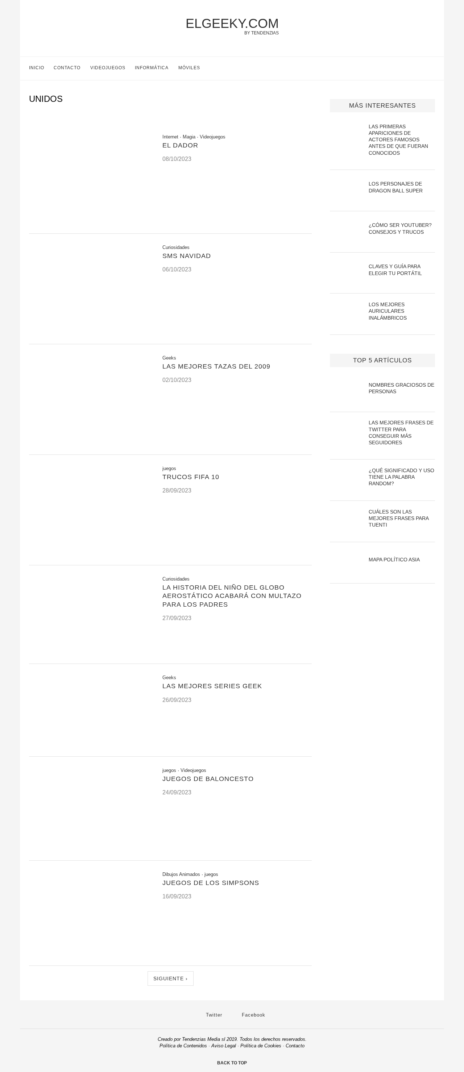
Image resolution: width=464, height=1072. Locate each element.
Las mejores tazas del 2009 (216, 366)
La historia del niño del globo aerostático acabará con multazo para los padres (232, 596)
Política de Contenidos (183, 1045)
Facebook (252, 1015)
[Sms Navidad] (90, 335)
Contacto (67, 67)
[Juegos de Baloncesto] (90, 851)
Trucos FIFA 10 (190, 477)
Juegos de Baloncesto (208, 778)
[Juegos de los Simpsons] (90, 956)
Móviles (189, 67)
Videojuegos (107, 67)
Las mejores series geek (212, 686)
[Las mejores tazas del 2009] (90, 445)
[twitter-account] (416, 68)
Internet (170, 137)
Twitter (213, 1015)
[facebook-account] (432, 68)
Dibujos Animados (181, 874)
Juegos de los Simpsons (210, 882)
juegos (169, 468)
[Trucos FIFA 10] (90, 556)
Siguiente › (170, 978)
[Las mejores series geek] (90, 747)
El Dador (180, 145)
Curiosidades (176, 247)
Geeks (169, 358)
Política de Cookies (260, 1045)
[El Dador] (90, 224)
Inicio (36, 67)
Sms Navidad (186, 255)
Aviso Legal (223, 1045)
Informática (152, 67)
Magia (189, 137)
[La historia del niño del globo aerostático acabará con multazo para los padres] (90, 655)
